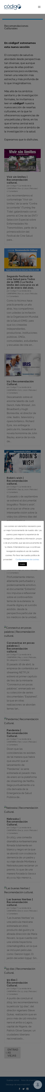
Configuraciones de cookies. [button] (27, 559)
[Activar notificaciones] (38, 1084)
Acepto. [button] (22, 564)
